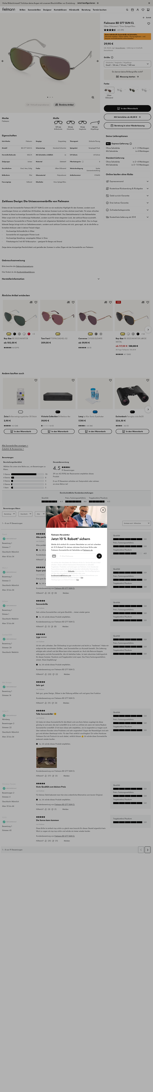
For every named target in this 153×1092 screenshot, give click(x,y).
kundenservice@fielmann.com (61, 575)
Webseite (71, 571)
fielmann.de (88, 550)
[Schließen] (103, 510)
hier (82, 577)
